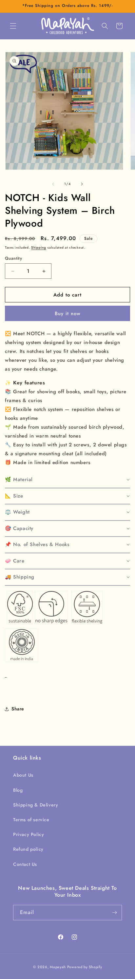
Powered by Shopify (84, 966)
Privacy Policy (28, 834)
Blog (18, 790)
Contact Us (25, 864)
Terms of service (31, 819)
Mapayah (58, 966)
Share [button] (17, 708)
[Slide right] (82, 184)
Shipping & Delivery (35, 805)
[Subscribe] (114, 912)
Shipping (38, 247)
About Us (23, 775)
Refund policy (28, 849)
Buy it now (68, 313)
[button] (13, 26)
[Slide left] (53, 184)
